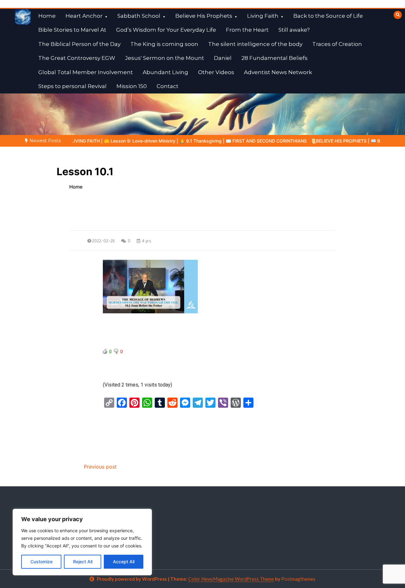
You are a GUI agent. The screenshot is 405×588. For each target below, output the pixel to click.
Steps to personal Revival (72, 86)
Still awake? (294, 30)
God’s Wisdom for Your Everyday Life (166, 30)
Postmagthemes (298, 579)
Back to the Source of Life (328, 16)
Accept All (123, 561)
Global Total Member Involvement (85, 72)
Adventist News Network (278, 72)
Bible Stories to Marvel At (72, 30)
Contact (167, 86)
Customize (41, 561)
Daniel (223, 58)
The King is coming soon (164, 44)
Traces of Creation (337, 44)
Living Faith (262, 16)
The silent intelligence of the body (255, 44)
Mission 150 (131, 86)
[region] (82, 542)
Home (47, 16)
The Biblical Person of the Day (79, 44)
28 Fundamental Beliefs (274, 58)
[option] (160, 140)
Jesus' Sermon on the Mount (164, 58)
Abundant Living (165, 72)
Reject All (82, 561)
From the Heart (247, 30)
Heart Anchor (84, 16)
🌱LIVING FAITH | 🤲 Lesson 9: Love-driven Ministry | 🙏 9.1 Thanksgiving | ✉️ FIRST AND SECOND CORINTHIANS (160, 141)
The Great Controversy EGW (76, 58)
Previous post (100, 466)
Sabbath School (138, 16)
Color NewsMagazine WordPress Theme (231, 579)
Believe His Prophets (203, 16)
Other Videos (216, 72)
